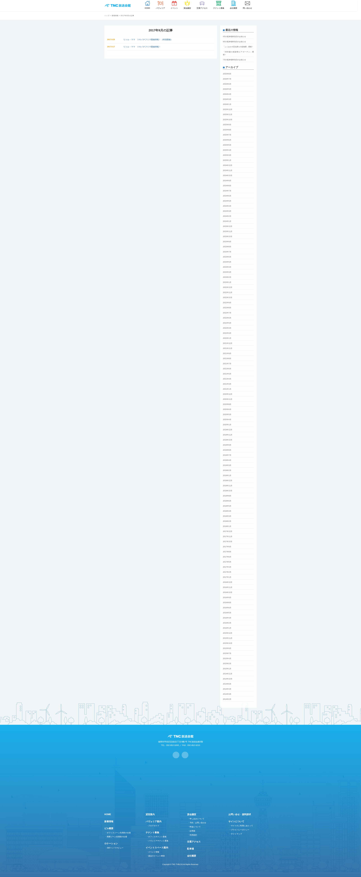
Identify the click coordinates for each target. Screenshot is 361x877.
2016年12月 (227, 582)
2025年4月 (227, 150)
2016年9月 (227, 598)
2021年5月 (227, 374)
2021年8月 (227, 359)
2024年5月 (227, 201)
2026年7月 (227, 79)
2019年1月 (227, 475)
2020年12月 (227, 394)
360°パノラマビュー (115, 848)
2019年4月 (227, 460)
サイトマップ (236, 834)
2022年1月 (227, 338)
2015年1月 (227, 669)
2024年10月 (227, 176)
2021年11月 (227, 348)
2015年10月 (227, 643)
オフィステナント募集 (157, 837)
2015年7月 (227, 653)
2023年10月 (227, 237)
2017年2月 (227, 572)
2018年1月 (227, 526)
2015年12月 (227, 633)
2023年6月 (227, 257)
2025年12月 (227, 109)
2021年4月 (227, 379)
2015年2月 (227, 664)
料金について (195, 827)
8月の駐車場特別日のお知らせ (234, 42)
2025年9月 (227, 125)
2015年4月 (227, 659)
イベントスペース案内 (157, 847)
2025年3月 (227, 155)
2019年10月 (227, 440)
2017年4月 (227, 567)
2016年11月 (227, 587)
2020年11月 (227, 399)
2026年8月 (227, 74)
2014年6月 (227, 684)
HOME (107, 814)
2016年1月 (227, 628)
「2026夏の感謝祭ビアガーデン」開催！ (238, 53)
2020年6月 (227, 409)
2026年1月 (227, 104)
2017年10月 (227, 542)
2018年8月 (227, 496)
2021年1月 (227, 389)
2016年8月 (227, 603)
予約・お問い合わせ (198, 823)
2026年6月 (227, 84)
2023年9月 (227, 242)
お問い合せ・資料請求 (239, 814)
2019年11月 (227, 435)
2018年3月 (227, 516)
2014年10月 (227, 679)
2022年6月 (227, 318)
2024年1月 (227, 221)
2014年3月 (227, 694)
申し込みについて (197, 819)
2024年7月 (227, 191)
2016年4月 (227, 618)
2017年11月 (227, 536)
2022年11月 (227, 292)
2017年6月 (227, 557)
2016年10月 (227, 592)
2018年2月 (227, 521)
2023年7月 (227, 252)
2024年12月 (227, 165)
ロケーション (111, 843)
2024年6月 (227, 196)
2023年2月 (227, 277)
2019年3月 (227, 465)
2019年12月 (227, 430)
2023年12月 (227, 226)
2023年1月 (227, 282)
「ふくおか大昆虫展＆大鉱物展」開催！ (238, 47)
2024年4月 (227, 206)
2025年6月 (227, 140)
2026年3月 (227, 99)
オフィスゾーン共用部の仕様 (119, 833)
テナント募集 (152, 832)
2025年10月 (227, 120)
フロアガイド (153, 826)
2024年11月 (227, 170)
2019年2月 (227, 470)
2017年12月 (227, 531)
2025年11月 (227, 115)
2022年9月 (227, 303)
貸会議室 (191, 814)
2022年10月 (227, 298)
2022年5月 (227, 323)
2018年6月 (227, 501)
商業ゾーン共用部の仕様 (117, 837)
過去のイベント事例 (156, 856)
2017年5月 (227, 562)
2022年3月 (227, 333)
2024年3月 (227, 211)
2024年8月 (227, 186)
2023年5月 (227, 262)
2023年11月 (227, 231)
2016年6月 (227, 608)
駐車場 (190, 848)
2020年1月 (227, 425)
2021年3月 (227, 384)
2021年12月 (227, 343)
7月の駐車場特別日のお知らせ (234, 60)
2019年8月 (227, 450)
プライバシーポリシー (240, 830)
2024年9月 (227, 181)
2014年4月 (227, 689)
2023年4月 (227, 267)
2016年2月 (227, 623)
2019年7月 (227, 455)
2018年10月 (227, 491)
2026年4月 (227, 94)
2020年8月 (227, 404)
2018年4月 (227, 511)
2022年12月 (227, 287)
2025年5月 (227, 145)
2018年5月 (227, 506)
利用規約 (193, 835)
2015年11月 (227, 638)
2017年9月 (227, 547)
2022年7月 (227, 313)
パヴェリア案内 (153, 821)
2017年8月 (227, 552)
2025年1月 (227, 160)
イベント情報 (153, 852)
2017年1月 (227, 577)
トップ (106, 15)
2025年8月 (227, 130)
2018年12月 (227, 481)
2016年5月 (227, 613)
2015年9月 (227, 648)
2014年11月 (227, 674)
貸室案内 (150, 814)
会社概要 (191, 856)
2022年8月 (227, 308)
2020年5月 (227, 414)
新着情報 (115, 15)
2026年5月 (227, 89)
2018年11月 (227, 486)
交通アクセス (194, 841)
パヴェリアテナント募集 (158, 841)
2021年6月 (227, 369)
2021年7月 (227, 364)
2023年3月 (227, 272)
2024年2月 (227, 216)
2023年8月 (227, 247)
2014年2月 (227, 699)
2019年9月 (227, 445)
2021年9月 (227, 353)
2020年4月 (227, 420)
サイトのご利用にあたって (242, 826)
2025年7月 (227, 135)
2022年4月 (227, 328)
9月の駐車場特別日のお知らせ (234, 37)
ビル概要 (108, 828)
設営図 (192, 831)
